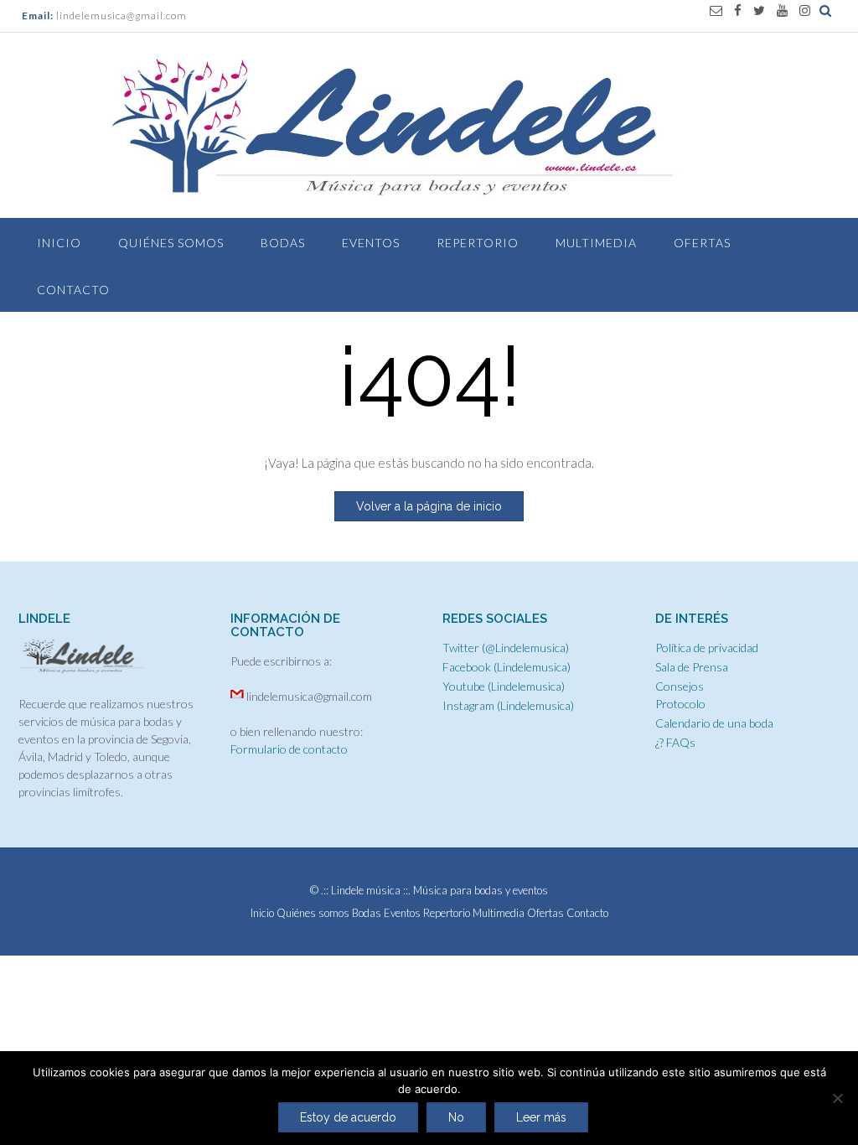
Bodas (283, 243)
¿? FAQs (675, 742)
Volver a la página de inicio (429, 506)
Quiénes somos (171, 243)
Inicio (59, 243)
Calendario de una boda (714, 723)
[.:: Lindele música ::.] (429, 127)
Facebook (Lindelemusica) (506, 667)
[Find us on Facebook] (737, 10)
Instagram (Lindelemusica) (508, 705)
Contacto (73, 289)
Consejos (679, 686)
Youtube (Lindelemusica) (503, 686)
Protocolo (680, 704)
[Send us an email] (716, 10)
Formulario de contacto (289, 749)
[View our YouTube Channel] (782, 10)
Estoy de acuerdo (348, 1117)
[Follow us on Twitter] (759, 10)
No (456, 1117)
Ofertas (702, 243)
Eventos (371, 243)
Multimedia (596, 243)
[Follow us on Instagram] (804, 10)
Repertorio (478, 243)
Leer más (541, 1117)
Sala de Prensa (691, 667)
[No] (837, 1098)
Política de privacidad (706, 647)
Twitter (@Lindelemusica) (505, 647)
